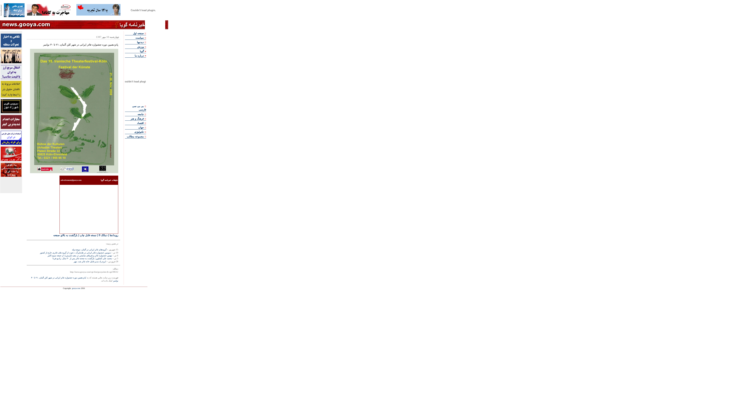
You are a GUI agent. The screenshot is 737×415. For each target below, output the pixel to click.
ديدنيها (140, 42)
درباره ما (139, 55)
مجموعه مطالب (135, 136)
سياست (140, 37)
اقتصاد (140, 123)
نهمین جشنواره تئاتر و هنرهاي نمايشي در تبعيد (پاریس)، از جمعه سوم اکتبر (80, 255)
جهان (141, 127)
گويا (142, 51)
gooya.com (76, 288)
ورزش (140, 46)
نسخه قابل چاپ (88, 235)
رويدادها (114, 235)
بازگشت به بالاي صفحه (65, 235)
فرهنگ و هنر (137, 118)
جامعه (141, 114)
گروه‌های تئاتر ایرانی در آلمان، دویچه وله (89, 249)
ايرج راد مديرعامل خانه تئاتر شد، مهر (90, 261)
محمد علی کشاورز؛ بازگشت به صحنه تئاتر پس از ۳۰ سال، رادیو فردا (82, 258)
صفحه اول (138, 33)
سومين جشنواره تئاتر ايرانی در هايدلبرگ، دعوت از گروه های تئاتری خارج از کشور (75, 252)
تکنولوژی (139, 131)
